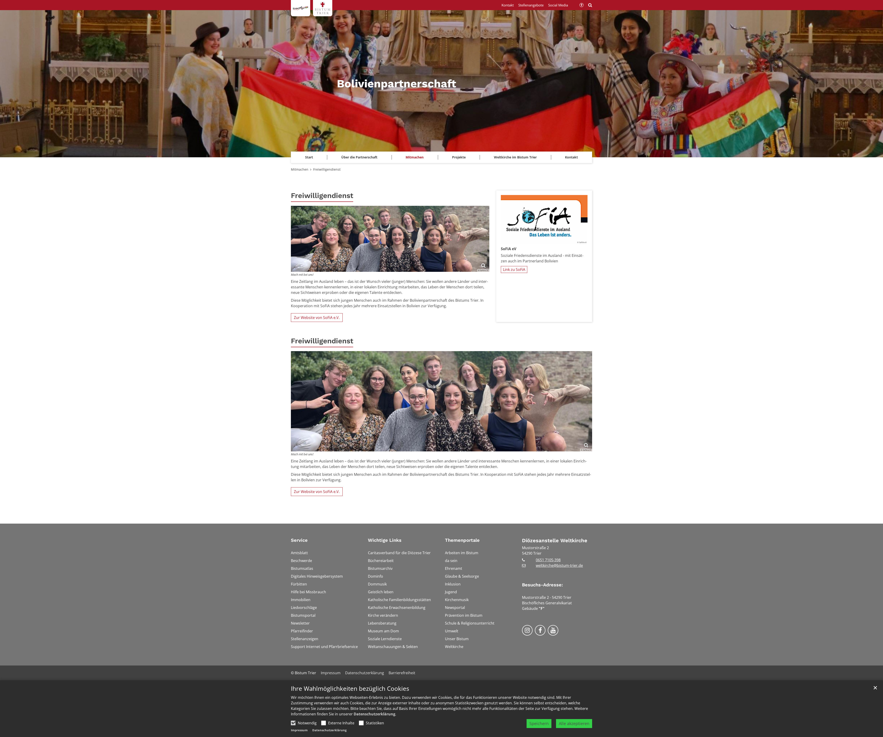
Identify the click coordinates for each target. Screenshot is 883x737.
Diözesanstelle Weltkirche (554, 540)
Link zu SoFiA (514, 269)
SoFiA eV (508, 248)
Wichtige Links (384, 540)
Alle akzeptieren (574, 723)
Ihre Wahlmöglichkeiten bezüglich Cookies (350, 688)
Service (299, 540)
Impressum (299, 730)
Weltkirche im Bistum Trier (515, 157)
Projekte (459, 157)
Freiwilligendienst (327, 169)
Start (309, 157)
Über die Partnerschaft (359, 157)
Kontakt (571, 157)
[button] (415, 157)
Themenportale (462, 540)
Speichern (539, 723)
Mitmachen (299, 169)
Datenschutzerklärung (374, 714)
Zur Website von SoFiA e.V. (317, 317)
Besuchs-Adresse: (542, 585)
